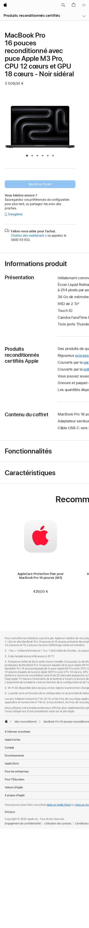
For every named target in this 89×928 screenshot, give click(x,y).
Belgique (10, 811)
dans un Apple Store (59, 804)
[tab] (27, 155)
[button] (63, 5)
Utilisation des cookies (57, 823)
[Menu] (84, 5)
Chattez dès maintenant (29, 235)
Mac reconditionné (25, 721)
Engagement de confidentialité (23, 823)
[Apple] (6, 721)
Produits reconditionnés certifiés (31, 15)
